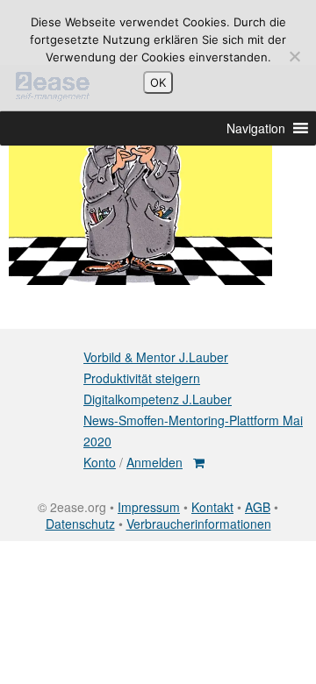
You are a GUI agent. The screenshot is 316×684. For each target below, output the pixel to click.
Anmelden (154, 462)
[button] (255, 128)
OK (158, 82)
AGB (257, 507)
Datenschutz (80, 523)
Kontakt (212, 507)
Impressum (149, 507)
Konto (99, 462)
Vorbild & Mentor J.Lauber (155, 357)
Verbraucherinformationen (198, 523)
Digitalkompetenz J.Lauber (157, 399)
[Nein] (294, 56)
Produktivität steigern (141, 378)
